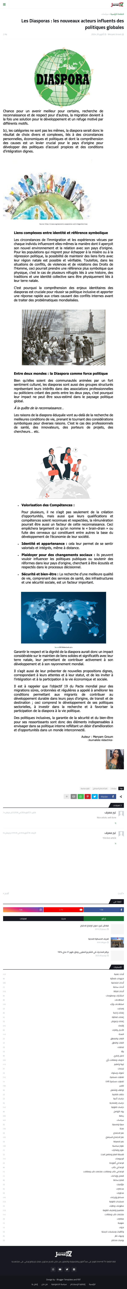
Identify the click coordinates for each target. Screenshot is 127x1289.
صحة (63, 1128)
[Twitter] (95, 796)
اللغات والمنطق (63, 1038)
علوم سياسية (85, 788)
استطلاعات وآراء (63, 1004)
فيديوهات (63, 1158)
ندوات (63, 1227)
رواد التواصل (63, 1111)
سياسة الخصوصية (59, 1284)
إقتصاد (63, 1025)
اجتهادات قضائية (63, 978)
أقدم (7, 893)
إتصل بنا (35, 1284)
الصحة (63, 1034)
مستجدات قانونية (63, 1201)
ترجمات (63, 1068)
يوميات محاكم (63, 1240)
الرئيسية (92, 1284)
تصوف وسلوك (63, 1073)
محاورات (63, 1193)
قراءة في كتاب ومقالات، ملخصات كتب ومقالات (63, 1171)
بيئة (63, 1051)
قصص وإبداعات (63, 1176)
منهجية (63, 1223)
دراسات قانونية (63, 1107)
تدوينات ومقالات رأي (63, 1060)
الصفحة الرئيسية (117, 14)
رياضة (63, 1116)
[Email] (74, 796)
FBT (79, 1279)
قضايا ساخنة (63, 1180)
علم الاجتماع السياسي (100, 788)
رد (115, 822)
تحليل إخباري (63, 1055)
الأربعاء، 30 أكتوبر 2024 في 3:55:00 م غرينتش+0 (19, 832)
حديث (63, 918)
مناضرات (63, 1219)
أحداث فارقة (63, 991)
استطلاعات (63, 1000)
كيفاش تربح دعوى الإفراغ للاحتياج (94, 925)
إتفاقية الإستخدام (77, 1284)
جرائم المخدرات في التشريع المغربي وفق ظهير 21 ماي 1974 (83, 952)
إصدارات (63, 1008)
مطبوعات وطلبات (63, 1206)
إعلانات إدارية (63, 1013)
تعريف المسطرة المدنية (98, 938)
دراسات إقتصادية (63, 1103)
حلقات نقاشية (63, 1094)
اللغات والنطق (63, 1043)
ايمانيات (63, 1047)
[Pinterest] (88, 796)
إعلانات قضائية (63, 1017)
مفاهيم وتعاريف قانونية (63, 1210)
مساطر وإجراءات (63, 1197)
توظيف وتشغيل (63, 1090)
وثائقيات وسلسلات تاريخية (63, 1231)
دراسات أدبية (63, 1098)
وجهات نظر (63, 1236)
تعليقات (23, 918)
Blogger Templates (65, 1279)
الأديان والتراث (63, 1030)
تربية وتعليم (63, 1064)
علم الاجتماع (63, 1133)
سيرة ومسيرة (63, 1124)
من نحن (44, 1284)
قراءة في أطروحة (63, 1163)
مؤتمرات (63, 1184)
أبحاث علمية (63, 974)
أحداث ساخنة (63, 987)
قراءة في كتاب (63, 1167)
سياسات (105, 14)
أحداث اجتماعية (63, 983)
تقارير (63, 1085)
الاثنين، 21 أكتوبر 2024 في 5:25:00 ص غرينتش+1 (19, 812)
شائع (104, 918)
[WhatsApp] (81, 796)
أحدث (120, 893)
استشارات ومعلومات (63, 995)
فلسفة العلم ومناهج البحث (63, 1154)
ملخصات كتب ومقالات (63, 1214)
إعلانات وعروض (63, 1021)
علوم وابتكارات (63, 1150)
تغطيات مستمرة (63, 1077)
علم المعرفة (63, 1141)
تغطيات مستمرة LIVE (63, 1081)
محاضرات (63, 1189)
